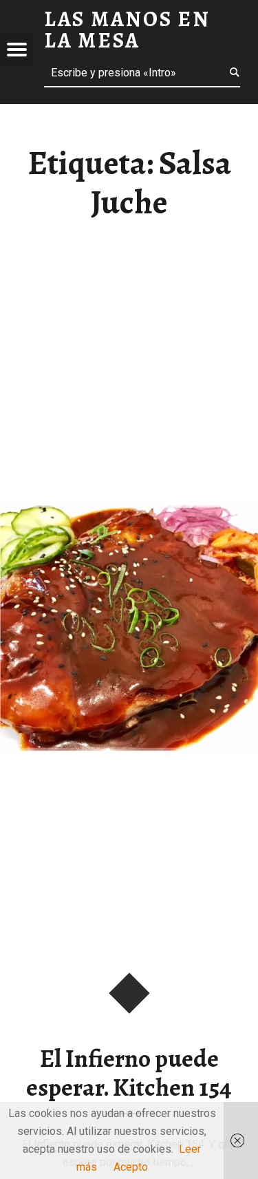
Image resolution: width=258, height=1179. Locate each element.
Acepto (131, 1166)
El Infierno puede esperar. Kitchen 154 (129, 1073)
